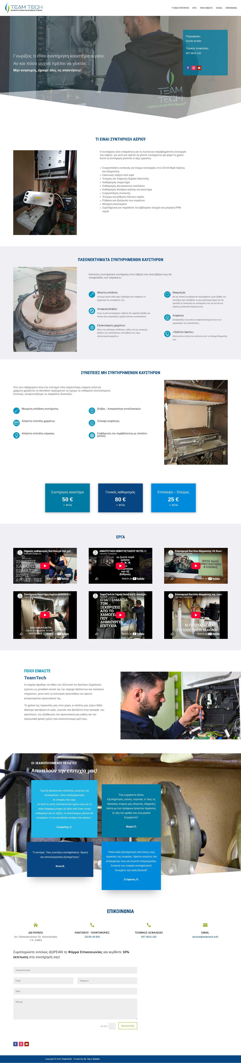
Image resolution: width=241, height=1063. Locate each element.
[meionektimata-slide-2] (196, 464)
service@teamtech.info (205, 936)
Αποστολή (127, 1025)
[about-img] (180, 739)
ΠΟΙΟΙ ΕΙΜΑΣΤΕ (206, 8)
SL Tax (87, 1059)
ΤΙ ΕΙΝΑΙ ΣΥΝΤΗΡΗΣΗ (180, 8)
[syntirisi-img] (45, 234)
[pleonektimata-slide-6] (45, 351)
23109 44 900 (193, 41)
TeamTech (67, 1059)
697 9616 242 (193, 53)
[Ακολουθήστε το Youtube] (199, 68)
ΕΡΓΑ (194, 8)
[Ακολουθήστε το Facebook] (188, 68)
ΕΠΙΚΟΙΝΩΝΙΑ (231, 8)
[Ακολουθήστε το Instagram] (193, 68)
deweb (96, 1059)
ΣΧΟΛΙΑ (219, 8)
